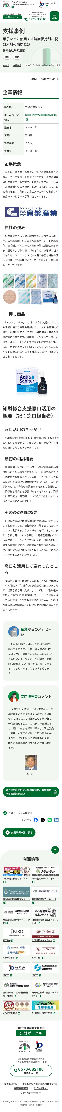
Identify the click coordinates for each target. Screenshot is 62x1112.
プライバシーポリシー (31, 1092)
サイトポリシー (41, 1088)
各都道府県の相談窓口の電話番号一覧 (40, 1083)
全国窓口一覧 (10, 1083)
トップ (6, 65)
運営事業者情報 (21, 1088)
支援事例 (17, 65)
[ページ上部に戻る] (55, 850)
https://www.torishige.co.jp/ (41, 117)
